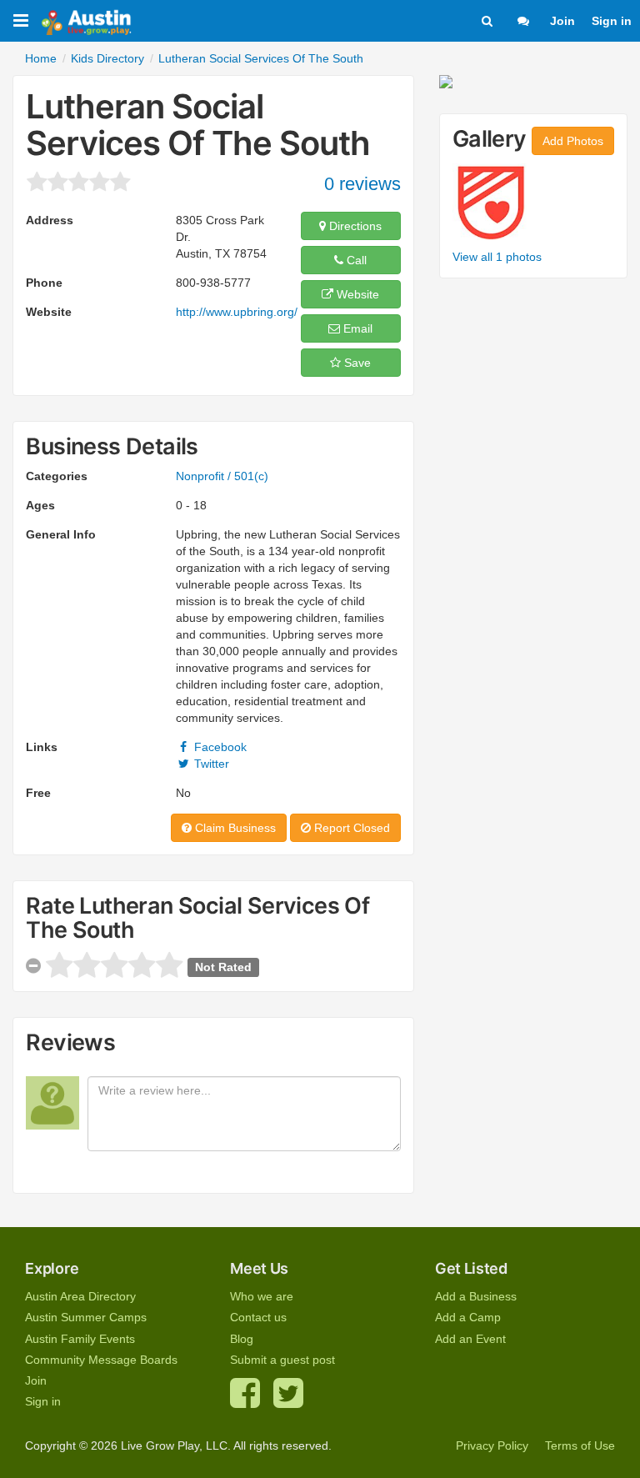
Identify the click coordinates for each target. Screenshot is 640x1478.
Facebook (219, 747)
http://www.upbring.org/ (237, 311)
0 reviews (362, 183)
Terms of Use (580, 1445)
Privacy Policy (492, 1445)
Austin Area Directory (80, 1296)
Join (562, 21)
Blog (241, 1338)
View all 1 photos (497, 256)
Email (356, 328)
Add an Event (470, 1338)
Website (356, 294)
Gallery (489, 139)
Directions (354, 226)
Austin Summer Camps (86, 1317)
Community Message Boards (101, 1359)
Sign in (612, 21)
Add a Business (476, 1296)
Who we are (261, 1296)
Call (355, 260)
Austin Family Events (80, 1338)
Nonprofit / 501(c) (222, 476)
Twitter (210, 763)
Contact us (258, 1317)
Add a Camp (468, 1317)
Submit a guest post (282, 1359)
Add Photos (572, 141)
